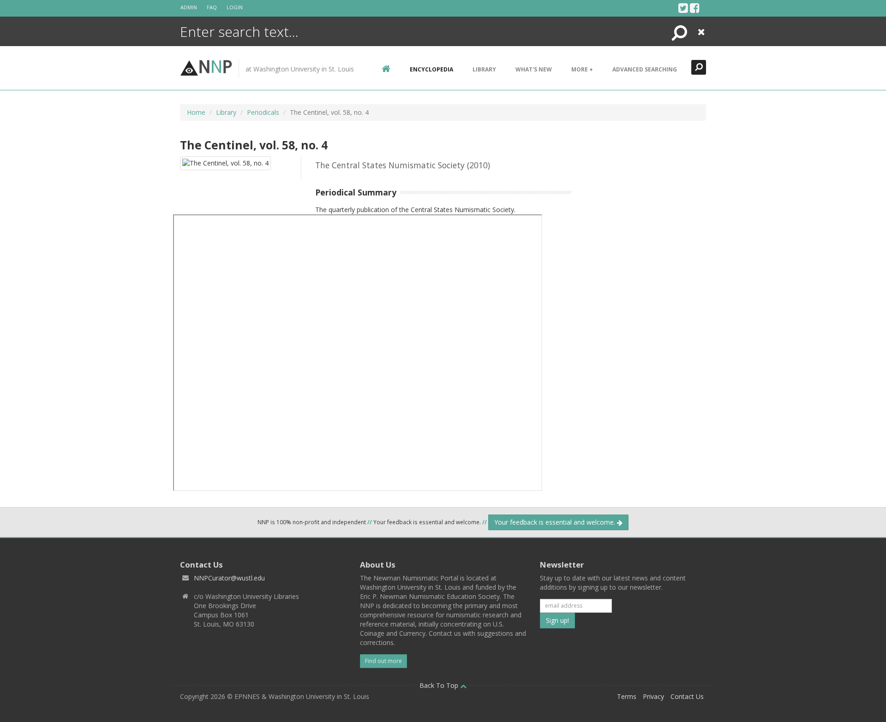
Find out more (383, 661)
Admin (188, 7)
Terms (626, 696)
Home (196, 112)
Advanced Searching (644, 69)
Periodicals (263, 112)
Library (484, 69)
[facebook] (695, 7)
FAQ (212, 7)
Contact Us (687, 696)
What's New (533, 69)
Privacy (653, 696)
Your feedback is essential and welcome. (555, 522)
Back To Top (439, 685)
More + (582, 69)
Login (235, 7)
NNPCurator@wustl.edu (229, 578)
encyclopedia (431, 69)
